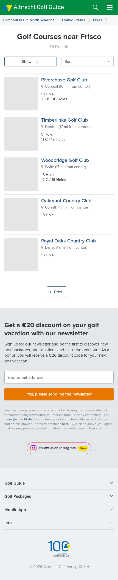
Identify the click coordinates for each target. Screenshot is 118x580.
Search (95, 7)
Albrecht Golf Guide (39, 7)
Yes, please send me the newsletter (59, 394)
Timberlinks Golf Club (64, 119)
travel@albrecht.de (18, 419)
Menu (110, 7)
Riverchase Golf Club (64, 79)
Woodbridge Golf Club (65, 160)
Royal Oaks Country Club (68, 240)
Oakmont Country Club (66, 200)
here (65, 423)
